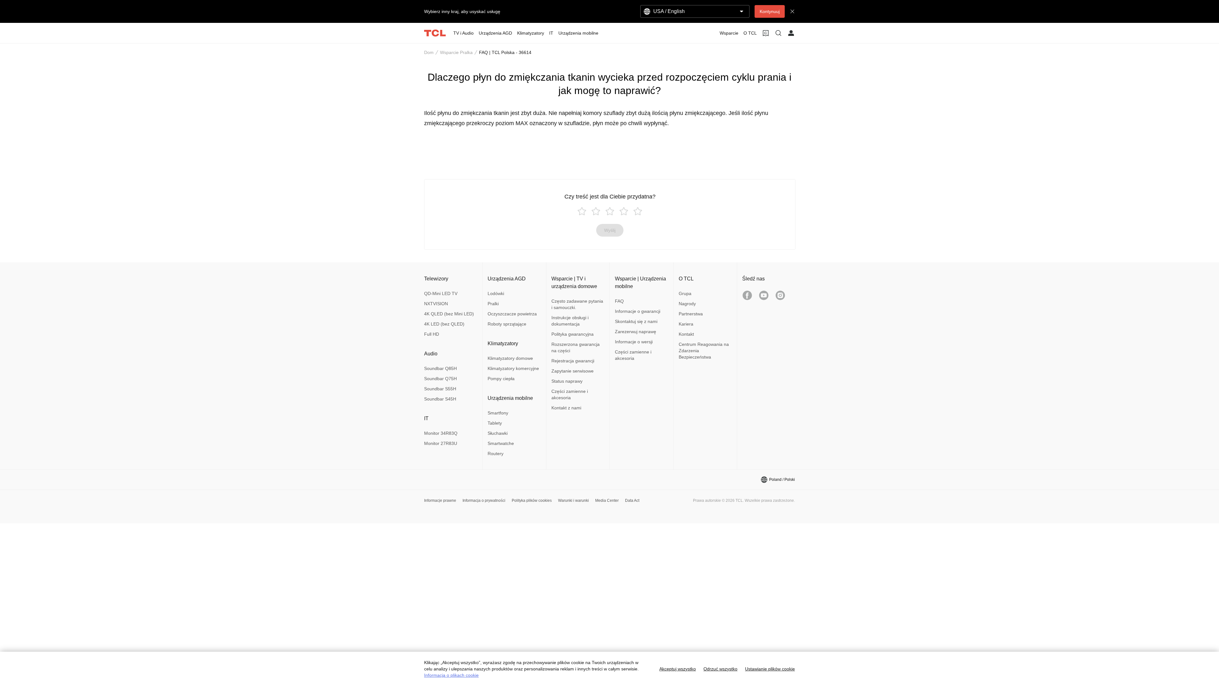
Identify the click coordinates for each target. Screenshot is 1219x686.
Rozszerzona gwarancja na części (575, 347)
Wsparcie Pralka (456, 52)
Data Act (632, 500)
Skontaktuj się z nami (636, 321)
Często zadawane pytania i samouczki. (577, 304)
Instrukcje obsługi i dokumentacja (570, 320)
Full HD (431, 334)
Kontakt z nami (566, 407)
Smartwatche (501, 443)
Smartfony (498, 412)
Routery (495, 453)
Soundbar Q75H (440, 378)
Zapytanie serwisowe (572, 370)
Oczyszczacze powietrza (512, 313)
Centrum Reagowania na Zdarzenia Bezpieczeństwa (704, 351)
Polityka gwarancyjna (572, 334)
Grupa (685, 293)
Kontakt (686, 334)
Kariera (686, 323)
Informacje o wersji (634, 341)
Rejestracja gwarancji (572, 360)
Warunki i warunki (573, 500)
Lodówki (496, 293)
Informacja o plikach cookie (451, 675)
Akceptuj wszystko (677, 668)
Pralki (493, 303)
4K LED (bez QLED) (444, 323)
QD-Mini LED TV (440, 293)
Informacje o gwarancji (637, 311)
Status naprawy (567, 381)
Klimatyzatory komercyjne (513, 368)
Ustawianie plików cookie (770, 668)
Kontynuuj (770, 11)
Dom (429, 52)
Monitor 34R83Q (440, 433)
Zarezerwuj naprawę (635, 331)
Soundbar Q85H (440, 368)
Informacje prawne (440, 500)
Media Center (607, 500)
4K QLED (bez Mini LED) (449, 313)
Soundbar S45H (440, 398)
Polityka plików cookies (532, 500)
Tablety (495, 423)
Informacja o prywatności (484, 500)
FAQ (619, 301)
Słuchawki (498, 433)
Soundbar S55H (440, 388)
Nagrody (687, 303)
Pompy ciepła (501, 378)
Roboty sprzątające (507, 323)
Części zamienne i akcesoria (569, 394)
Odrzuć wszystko (720, 668)
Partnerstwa (691, 313)
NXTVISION (436, 303)
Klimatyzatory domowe (510, 358)
